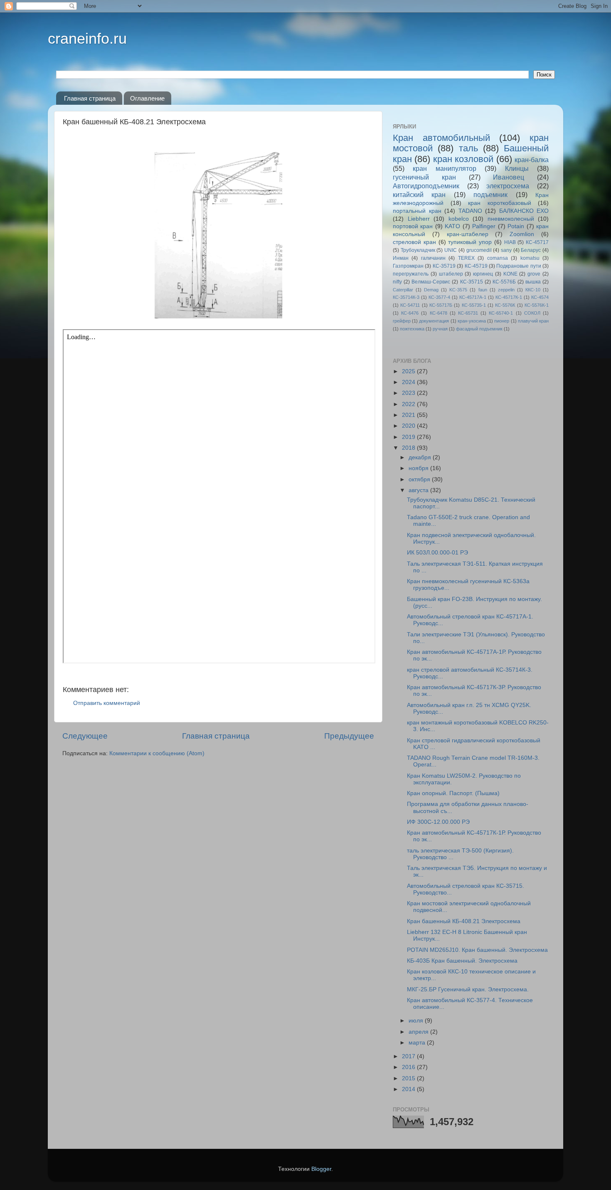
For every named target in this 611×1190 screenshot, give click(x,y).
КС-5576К (505, 305)
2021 (409, 415)
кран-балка (532, 159)
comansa (497, 258)
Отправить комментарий (106, 703)
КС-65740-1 (501, 312)
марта (418, 1043)
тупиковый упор (470, 242)
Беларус (531, 250)
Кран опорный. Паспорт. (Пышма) (453, 793)
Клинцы (517, 168)
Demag (431, 289)
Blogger (321, 1169)
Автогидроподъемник (426, 186)
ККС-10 (532, 289)
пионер (501, 320)
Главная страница (90, 98)
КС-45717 (537, 242)
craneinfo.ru (87, 38)
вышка (533, 282)
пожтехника (412, 328)
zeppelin (506, 289)
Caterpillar (403, 289)
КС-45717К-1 (508, 297)
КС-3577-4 (439, 297)
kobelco (458, 219)
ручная (440, 328)
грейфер (402, 320)
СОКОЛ (532, 312)
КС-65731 (468, 312)
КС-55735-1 (474, 305)
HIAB (510, 242)
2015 (409, 1078)
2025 (409, 371)
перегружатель (411, 274)
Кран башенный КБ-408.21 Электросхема (463, 921)
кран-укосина (472, 320)
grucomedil (479, 250)
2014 (409, 1089)
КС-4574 (540, 297)
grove (533, 274)
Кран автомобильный (441, 138)
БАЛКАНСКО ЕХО (524, 211)
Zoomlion (522, 234)
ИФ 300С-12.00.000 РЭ (438, 822)
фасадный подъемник (479, 328)
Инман (401, 258)
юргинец (483, 274)
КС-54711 (410, 305)
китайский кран (419, 194)
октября (420, 479)
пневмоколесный (511, 219)
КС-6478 (438, 312)
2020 (409, 426)
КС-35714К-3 (406, 297)
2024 (409, 382)
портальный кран (417, 211)
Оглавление (147, 98)
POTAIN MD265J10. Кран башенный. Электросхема (477, 950)
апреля (419, 1032)
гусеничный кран (424, 177)
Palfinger (483, 226)
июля (417, 1021)
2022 (409, 404)
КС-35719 (444, 266)
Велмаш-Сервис (430, 282)
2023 (409, 393)
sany (506, 250)
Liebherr (419, 219)
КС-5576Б (504, 282)
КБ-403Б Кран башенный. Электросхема (462, 961)
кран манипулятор (444, 168)
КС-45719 (476, 266)
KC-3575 (458, 289)
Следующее (85, 736)
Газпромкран (408, 266)
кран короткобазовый (499, 203)
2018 (409, 448)
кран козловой (463, 159)
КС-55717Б (440, 305)
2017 (409, 1056)
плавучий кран (533, 320)
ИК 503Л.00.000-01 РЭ (437, 552)
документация (434, 320)
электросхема (507, 186)
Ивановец (508, 177)
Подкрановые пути (518, 266)
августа (419, 490)
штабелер (451, 274)
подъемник (490, 194)
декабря (421, 457)
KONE (510, 274)
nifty (397, 282)
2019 (409, 437)
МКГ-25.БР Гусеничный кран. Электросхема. (468, 989)
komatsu (530, 258)
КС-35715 (471, 282)
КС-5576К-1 (537, 305)
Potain (516, 226)
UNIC (450, 250)
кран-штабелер (467, 234)
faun (482, 289)
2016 (409, 1067)
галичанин (433, 258)
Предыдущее (349, 736)
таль (468, 148)
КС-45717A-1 (472, 297)
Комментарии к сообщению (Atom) (156, 753)
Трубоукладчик (418, 250)
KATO (452, 226)
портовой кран (413, 226)
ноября (419, 468)
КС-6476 (410, 312)
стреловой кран (414, 242)
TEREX (466, 258)
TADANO (470, 211)
